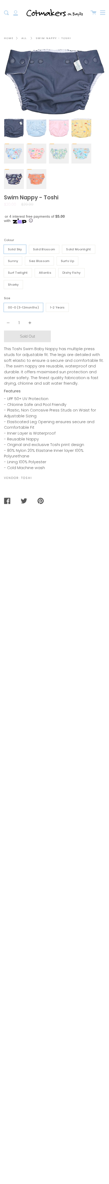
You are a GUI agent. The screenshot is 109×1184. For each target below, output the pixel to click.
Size (7, 298)
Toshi (26, 478)
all (24, 38)
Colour (9, 240)
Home (8, 38)
